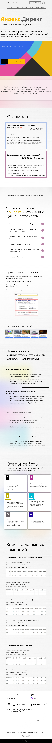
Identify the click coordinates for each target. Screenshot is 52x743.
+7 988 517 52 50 (14, 698)
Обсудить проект (16, 61)
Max (34, 698)
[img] (43, 3)
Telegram (36, 695)
